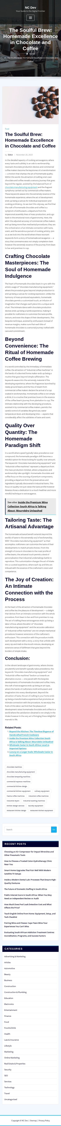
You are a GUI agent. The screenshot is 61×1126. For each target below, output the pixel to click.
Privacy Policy (44, 1120)
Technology (9, 1087)
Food (7, 129)
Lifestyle (8, 1045)
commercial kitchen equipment (18, 791)
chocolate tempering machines (18, 776)
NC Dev (30, 7)
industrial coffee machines (39, 796)
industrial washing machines (34, 801)
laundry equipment (35, 805)
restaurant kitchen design (16, 810)
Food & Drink (10, 1028)
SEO (6, 1075)
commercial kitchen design (17, 786)
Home (32, 53)
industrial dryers (13, 801)
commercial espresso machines (18, 781)
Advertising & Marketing (14, 956)
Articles (7, 962)
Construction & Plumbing (15, 992)
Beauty (7, 974)
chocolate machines (14, 767)
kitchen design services (15, 805)
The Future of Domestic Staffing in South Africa (25, 889)
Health (7, 1034)
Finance (7, 1016)
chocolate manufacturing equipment (21, 187)
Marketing (8, 1051)
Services (7, 1081)
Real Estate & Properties (14, 1063)
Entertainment (10, 1010)
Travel (7, 1093)
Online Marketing (12, 1057)
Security (7, 1069)
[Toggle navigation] (30, 18)
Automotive (9, 968)
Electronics (9, 1004)
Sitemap (33, 1120)
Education (8, 998)
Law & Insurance (11, 1039)
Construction (10, 986)
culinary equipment (41, 791)
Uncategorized (10, 1099)
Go (54, 829)
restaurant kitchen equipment (41, 810)
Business (8, 980)
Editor (9, 154)
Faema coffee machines (16, 796)
